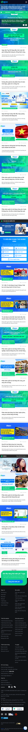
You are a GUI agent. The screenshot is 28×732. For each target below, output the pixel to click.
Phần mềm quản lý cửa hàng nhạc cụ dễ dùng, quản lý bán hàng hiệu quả (13, 496)
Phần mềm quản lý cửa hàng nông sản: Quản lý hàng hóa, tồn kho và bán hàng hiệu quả (14, 210)
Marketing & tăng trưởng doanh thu (9, 108)
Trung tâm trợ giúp (19, 647)
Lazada (19, 255)
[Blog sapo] (15, 687)
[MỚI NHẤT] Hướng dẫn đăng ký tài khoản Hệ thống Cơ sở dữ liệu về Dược (13, 559)
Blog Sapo (3, 596)
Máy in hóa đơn (4, 647)
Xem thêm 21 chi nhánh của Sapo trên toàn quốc (13, 704)
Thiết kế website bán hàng (7, 620)
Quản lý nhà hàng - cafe (7, 279)
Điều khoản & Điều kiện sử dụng (20, 654)
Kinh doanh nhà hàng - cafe (8, 437)
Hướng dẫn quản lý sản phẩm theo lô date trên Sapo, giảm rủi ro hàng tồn (13, 83)
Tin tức (4, 552)
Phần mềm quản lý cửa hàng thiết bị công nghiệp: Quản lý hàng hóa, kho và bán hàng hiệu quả (13, 350)
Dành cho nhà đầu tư (5, 682)
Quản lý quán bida (19, 631)
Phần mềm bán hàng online (21, 596)
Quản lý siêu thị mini (19, 620)
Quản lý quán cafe (19, 629)
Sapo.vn (2, 728)
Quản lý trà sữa (18, 635)
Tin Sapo (4, 44)
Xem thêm (14, 570)
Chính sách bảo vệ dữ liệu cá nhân (20, 657)
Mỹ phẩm (6, 252)
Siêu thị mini (21, 248)
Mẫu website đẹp (4, 636)
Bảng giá (3, 598)
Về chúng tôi (3, 592)
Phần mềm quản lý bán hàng (20, 593)
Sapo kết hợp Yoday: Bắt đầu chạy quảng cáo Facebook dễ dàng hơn (13, 114)
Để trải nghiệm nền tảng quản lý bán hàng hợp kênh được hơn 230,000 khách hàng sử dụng (14, 576)
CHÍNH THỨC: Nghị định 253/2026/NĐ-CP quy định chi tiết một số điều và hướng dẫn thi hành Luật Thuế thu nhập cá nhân (13, 21)
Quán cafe (20, 252)
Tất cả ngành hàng (14, 259)
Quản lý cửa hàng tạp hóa (20, 623)
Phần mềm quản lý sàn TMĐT (20, 601)
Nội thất (7, 255)
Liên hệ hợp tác (4, 680)
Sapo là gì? (3, 594)
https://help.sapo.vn (9, 667)
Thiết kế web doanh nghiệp (7, 625)
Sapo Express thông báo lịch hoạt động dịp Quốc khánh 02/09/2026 (14, 146)
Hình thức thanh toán (19, 649)
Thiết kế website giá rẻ (6, 634)
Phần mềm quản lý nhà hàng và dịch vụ (20, 608)
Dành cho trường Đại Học (6, 684)
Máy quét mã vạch (5, 651)
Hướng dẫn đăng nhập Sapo (21, 651)
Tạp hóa (7, 248)
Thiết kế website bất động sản (6, 628)
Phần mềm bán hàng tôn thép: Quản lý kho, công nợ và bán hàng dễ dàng (13, 413)
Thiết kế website (18, 598)
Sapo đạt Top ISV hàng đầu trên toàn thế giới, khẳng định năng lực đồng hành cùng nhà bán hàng (13, 51)
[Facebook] (9, 687)
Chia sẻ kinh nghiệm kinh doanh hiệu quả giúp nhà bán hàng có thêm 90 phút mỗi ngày (13, 7)
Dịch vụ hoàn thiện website (21, 660)
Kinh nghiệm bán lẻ (6, 138)
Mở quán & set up (6, 278)
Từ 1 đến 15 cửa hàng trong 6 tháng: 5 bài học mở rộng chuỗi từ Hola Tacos (13, 286)
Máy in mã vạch (4, 649)
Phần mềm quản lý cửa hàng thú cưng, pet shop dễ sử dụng (13, 381)
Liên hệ (16, 662)
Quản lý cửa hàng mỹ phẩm (21, 627)
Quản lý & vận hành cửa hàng (8, 76)
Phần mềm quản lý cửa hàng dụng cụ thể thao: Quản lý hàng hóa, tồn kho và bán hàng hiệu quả (13, 178)
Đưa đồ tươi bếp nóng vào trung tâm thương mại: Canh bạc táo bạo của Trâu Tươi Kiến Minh (13, 445)
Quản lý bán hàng (6, 75)
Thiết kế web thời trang (6, 623)
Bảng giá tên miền (5, 638)
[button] (26, 2)
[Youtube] (12, 687)
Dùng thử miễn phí (14, 581)
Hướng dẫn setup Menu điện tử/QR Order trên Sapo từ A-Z (13, 528)
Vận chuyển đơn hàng (7, 137)
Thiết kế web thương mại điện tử (6, 631)
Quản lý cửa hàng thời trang (21, 625)
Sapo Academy (4, 605)
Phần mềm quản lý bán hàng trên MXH (20, 604)
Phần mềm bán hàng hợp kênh (20, 611)
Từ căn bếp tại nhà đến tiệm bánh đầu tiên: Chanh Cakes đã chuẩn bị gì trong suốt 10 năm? (13, 318)
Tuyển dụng (3, 600)
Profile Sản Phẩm (4, 603)
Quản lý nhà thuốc (19, 633)
